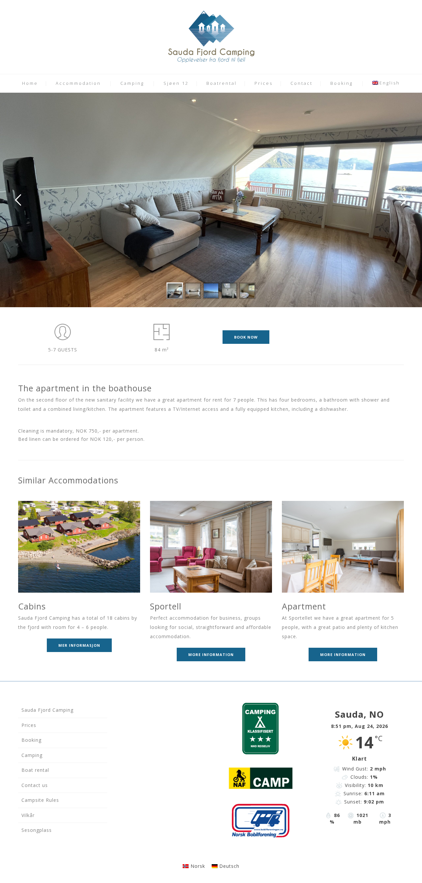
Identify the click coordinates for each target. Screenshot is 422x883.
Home (30, 83)
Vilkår (28, 815)
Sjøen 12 (176, 83)
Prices (264, 83)
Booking (341, 83)
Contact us (34, 785)
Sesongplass (36, 830)
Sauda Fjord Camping (47, 710)
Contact (301, 83)
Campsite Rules (40, 800)
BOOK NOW (246, 337)
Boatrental (221, 83)
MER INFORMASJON (79, 645)
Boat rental (35, 770)
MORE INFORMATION (211, 654)
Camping (132, 83)
